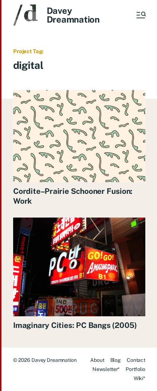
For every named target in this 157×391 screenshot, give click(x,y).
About (97, 360)
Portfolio (135, 369)
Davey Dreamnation (73, 15)
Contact (136, 360)
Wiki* (139, 378)
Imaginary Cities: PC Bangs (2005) (75, 325)
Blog (115, 360)
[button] (140, 15)
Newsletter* (106, 369)
